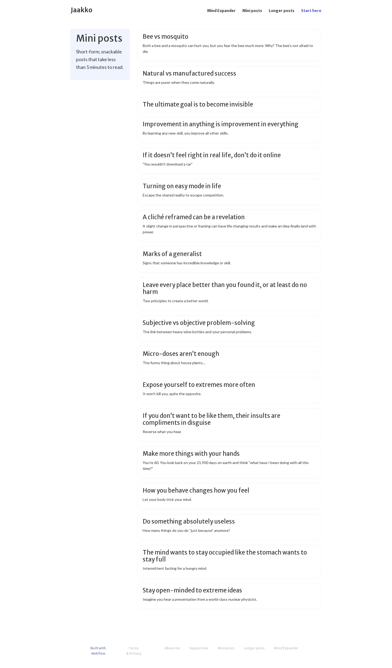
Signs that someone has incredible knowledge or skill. (187, 263)
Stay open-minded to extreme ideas (192, 590)
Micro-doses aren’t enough (181, 353)
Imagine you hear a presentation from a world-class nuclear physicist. (200, 599)
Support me (198, 648)
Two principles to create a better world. (176, 300)
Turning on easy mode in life (182, 186)
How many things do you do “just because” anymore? (186, 530)
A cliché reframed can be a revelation (194, 217)
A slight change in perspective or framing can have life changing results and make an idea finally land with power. (229, 229)
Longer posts (281, 10)
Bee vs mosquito (165, 36)
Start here (311, 10)
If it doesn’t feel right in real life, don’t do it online (212, 155)
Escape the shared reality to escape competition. (183, 195)
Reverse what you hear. (162, 431)
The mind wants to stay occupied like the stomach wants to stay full (225, 556)
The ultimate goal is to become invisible (198, 104)
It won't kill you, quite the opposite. (172, 393)
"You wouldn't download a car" (168, 164)
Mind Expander (221, 10)
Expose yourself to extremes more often (199, 384)
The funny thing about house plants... (174, 362)
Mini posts (252, 10)
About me (172, 648)
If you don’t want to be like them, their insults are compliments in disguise (211, 419)
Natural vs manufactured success (189, 73)
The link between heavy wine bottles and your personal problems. (197, 331)
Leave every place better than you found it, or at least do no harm (225, 288)
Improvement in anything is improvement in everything (220, 124)
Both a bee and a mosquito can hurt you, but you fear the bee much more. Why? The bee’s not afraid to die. (228, 48)
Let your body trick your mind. (167, 499)
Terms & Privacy (133, 650)
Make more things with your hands (191, 453)
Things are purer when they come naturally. (179, 82)
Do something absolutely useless (189, 521)
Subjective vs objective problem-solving (199, 323)
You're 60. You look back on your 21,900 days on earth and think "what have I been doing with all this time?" (226, 465)
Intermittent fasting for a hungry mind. (175, 568)
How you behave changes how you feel (196, 490)
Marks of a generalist (172, 254)
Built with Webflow (98, 650)
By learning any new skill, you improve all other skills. (186, 133)
